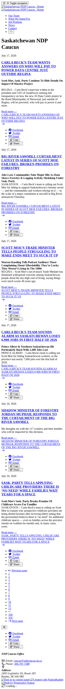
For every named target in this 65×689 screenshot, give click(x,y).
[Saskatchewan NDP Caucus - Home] (22, 8)
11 (9, 605)
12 (9, 608)
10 (9, 602)
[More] (11, 32)
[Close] (4, 627)
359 (10, 617)
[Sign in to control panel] (15, 679)
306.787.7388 (21, 663)
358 (10, 614)
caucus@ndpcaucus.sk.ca (28, 660)
